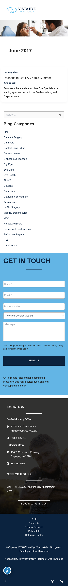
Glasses (8, 186)
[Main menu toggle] (61, 10)
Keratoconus (10, 202)
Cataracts (9, 142)
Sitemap (58, 559)
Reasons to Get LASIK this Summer (27, 78)
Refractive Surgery (14, 234)
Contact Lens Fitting (14, 148)
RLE (6, 239)
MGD (7, 218)
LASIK (34, 519)
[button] (34, 503)
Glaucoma (9, 191)
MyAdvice (43, 551)
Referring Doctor (34, 535)
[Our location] (52, 581)
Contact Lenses (12, 153)
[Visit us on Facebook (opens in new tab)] (6, 581)
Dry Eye (8, 164)
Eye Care (9, 169)
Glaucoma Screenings (16, 196)
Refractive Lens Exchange (18, 229)
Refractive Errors (13, 223)
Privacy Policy (57, 345)
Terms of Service (14, 349)
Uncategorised (11, 72)
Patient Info (34, 531)
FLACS (8, 180)
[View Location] (9, 426)
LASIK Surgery (12, 207)
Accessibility (11, 559)
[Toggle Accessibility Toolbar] (7, 570)
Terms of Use (45, 559)
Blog (6, 132)
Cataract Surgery (13, 137)
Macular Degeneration (15, 212)
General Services (34, 527)
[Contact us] (62, 581)
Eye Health (10, 175)
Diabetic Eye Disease (15, 159)
